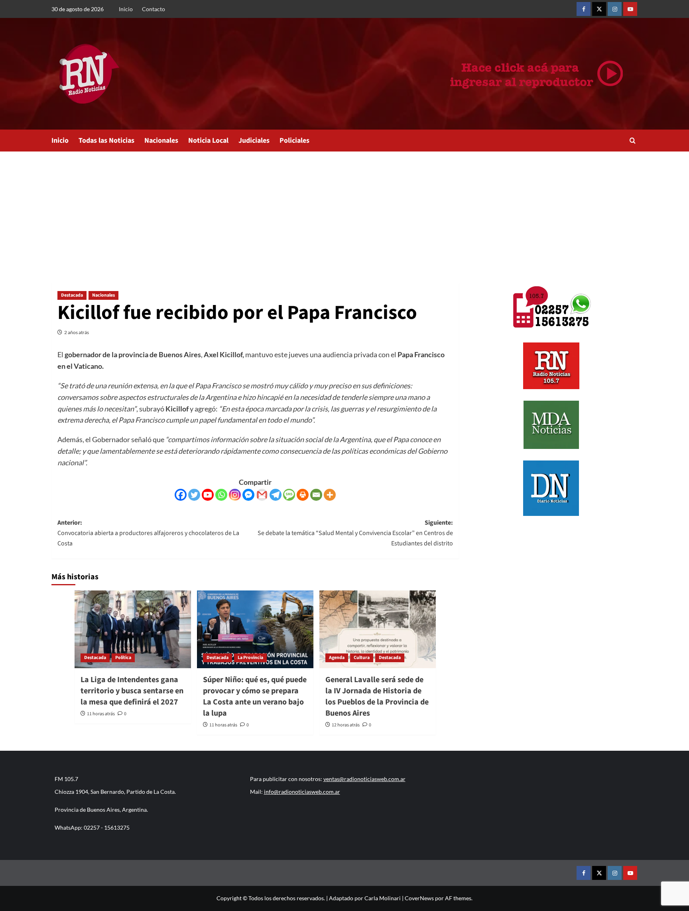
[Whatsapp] (221, 495)
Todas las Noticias (106, 141)
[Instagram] (235, 495)
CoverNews (419, 898)
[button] (633, 141)
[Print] (303, 495)
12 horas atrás (346, 725)
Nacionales (161, 141)
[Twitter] (194, 495)
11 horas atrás (101, 713)
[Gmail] (262, 495)
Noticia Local (208, 141)
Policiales (294, 141)
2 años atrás (76, 332)
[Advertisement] (344, 211)
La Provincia (250, 657)
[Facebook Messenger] (248, 495)
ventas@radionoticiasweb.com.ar (364, 778)
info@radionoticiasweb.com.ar (302, 791)
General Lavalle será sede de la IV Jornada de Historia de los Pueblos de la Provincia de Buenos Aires (377, 696)
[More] (330, 495)
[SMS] (289, 495)
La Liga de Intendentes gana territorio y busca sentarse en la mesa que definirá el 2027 (132, 691)
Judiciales (254, 141)
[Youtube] (208, 495)
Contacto (153, 9)
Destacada (72, 295)
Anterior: (148, 532)
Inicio (126, 9)
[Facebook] (181, 495)
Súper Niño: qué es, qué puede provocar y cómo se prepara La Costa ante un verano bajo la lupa (255, 696)
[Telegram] (276, 495)
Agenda (336, 657)
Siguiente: (355, 532)
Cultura (362, 657)
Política (123, 657)
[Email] (316, 495)
